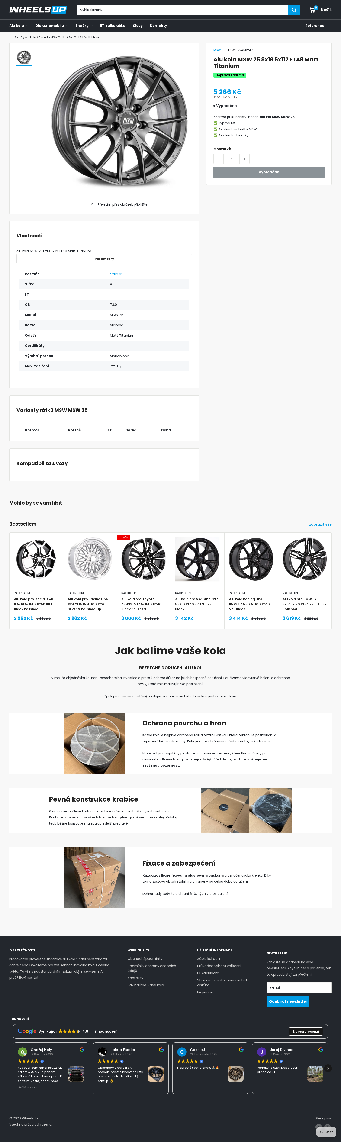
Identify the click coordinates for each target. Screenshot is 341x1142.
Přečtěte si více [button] (28, 1087)
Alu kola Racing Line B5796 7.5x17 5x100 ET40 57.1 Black (249, 604)
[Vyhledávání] (294, 10)
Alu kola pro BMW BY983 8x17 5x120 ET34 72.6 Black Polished (305, 604)
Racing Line (22, 593)
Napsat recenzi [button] (306, 1031)
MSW (217, 50)
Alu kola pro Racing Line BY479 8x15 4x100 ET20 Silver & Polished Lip (88, 604)
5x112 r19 (116, 274)
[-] (218, 159)
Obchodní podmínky (145, 958)
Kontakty (158, 25)
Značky (82, 25)
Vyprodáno (269, 172)
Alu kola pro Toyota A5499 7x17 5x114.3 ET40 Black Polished (141, 604)
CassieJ (197, 1049)
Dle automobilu (49, 25)
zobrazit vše (321, 524)
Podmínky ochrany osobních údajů (152, 968)
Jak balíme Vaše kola (146, 985)
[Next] (332, 569)
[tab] (104, 258)
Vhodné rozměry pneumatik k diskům (222, 982)
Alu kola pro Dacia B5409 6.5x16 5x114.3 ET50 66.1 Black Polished (35, 604)
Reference (314, 25)
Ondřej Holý (41, 1049)
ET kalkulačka (112, 25)
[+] (244, 159)
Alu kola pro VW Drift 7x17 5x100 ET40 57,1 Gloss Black (196, 604)
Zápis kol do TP (210, 958)
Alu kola (16, 25)
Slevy (138, 25)
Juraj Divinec (281, 1049)
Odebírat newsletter (288, 1001)
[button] (328, 1068)
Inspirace (205, 992)
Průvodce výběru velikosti (219, 965)
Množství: (222, 148)
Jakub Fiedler (122, 1049)
